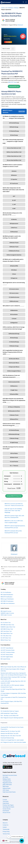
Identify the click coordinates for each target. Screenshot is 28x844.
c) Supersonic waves (14, 366)
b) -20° (14, 200)
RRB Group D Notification (7, 599)
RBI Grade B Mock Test (6, 633)
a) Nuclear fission (14, 242)
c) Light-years (14, 390)
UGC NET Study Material (7, 648)
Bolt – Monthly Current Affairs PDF (9, 715)
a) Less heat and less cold (14, 148)
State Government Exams (9, 792)
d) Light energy (14, 442)
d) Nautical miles (14, 394)
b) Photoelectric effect (14, 411)
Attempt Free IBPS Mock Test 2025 (9, 733)
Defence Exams (6, 788)
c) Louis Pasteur (14, 461)
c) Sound (14, 318)
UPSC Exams (6, 790)
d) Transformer (14, 183)
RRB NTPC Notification (6, 597)
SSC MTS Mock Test (6, 638)
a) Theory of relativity (14, 407)
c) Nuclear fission (14, 415)
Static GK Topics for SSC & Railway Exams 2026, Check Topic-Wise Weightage (13, 510)
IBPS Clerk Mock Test (6, 631)
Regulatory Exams (7, 782)
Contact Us (5, 825)
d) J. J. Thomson (14, 465)
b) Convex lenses (14, 293)
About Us (5, 823)
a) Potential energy (14, 122)
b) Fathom (14, 270)
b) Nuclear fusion (14, 246)
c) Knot (14, 274)
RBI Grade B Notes (5, 659)
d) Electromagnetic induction (14, 254)
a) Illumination (14, 310)
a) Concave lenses (14, 289)
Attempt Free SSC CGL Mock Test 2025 (10, 731)
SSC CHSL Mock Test (6, 635)
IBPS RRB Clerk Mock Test (7, 624)
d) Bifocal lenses (14, 301)
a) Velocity (14, 219)
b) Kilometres (14, 386)
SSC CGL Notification (6, 592)
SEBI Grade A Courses (6, 615)
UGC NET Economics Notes (7, 650)
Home (2, 7)
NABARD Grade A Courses (7, 613)
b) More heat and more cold (14, 152)
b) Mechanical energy (14, 434)
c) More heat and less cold (14, 156)
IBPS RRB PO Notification (7, 601)
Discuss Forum (6, 812)
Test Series (5, 801)
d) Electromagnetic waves (14, 371)
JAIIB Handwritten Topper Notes (9, 713)
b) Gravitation (14, 314)
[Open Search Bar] (23, 2)
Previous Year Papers (8, 805)
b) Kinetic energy (14, 127)
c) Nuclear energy (14, 438)
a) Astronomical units (14, 381)
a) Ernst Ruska (14, 453)
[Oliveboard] (6, 2)
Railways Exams (7, 779)
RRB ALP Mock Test (6, 640)
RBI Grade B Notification (7, 594)
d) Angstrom (14, 278)
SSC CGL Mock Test (6, 622)
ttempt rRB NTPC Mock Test (14, 495)
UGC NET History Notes (7, 654)
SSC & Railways (9, 7)
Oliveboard (20, 25)
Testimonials (6, 829)
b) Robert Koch (14, 457)
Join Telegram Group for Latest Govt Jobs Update (13, 742)
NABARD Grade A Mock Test (8, 627)
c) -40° (14, 204)
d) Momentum (14, 231)
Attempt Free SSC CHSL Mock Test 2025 (11, 735)
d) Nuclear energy (14, 345)
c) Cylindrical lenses (14, 297)
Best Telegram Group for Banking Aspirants (12, 717)
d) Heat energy (14, 135)
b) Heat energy (14, 337)
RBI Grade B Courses (6, 611)
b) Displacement (14, 223)
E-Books (5, 566)
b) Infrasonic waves (14, 362)
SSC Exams (5, 777)
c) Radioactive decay (14, 250)
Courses (5, 799)
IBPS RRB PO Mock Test (7, 629)
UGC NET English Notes (7, 656)
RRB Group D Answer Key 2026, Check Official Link (13, 667)
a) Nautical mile (14, 265)
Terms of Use (6, 834)
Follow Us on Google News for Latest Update (12, 740)
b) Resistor (14, 175)
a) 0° (14, 196)
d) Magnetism (14, 322)
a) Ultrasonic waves (14, 358)
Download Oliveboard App (7, 738)
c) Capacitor (14, 179)
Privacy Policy (6, 831)
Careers (5, 827)
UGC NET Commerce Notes (8, 652)
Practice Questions (12, 566)
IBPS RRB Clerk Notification (8, 603)
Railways (16, 7)
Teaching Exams (7, 781)
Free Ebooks (6, 810)
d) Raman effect (14, 419)
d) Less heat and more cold (14, 160)
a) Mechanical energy (14, 333)
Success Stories (7, 809)
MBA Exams (6, 786)
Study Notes (6, 803)
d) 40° (14, 208)
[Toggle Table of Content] (12, 49)
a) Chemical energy (14, 430)
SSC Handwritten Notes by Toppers (10, 711)
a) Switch (14, 171)
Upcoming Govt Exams (8, 807)
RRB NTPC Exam (12, 82)
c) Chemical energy (14, 131)
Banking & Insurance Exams (10, 775)
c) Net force (14, 227)
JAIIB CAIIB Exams (7, 784)
